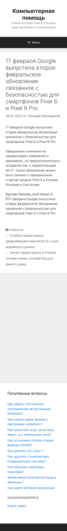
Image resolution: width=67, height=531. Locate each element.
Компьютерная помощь (33, 14)
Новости (16, 230)
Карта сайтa (16, 506)
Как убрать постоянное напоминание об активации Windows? (29, 408)
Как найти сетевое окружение (31, 488)
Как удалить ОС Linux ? (25, 451)
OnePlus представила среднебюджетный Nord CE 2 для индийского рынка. (32, 241)
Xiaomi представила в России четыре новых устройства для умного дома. (31, 258)
